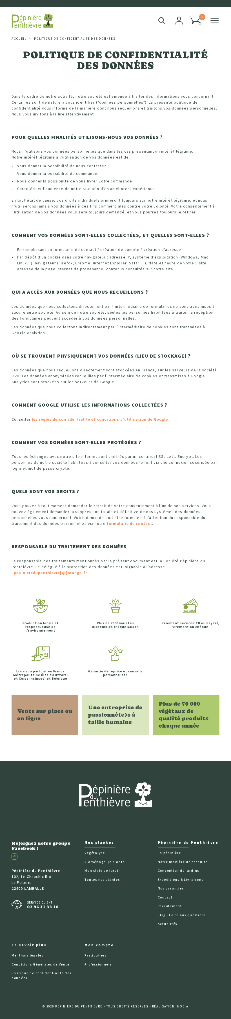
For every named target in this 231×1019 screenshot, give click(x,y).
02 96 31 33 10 (43, 907)
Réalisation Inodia (170, 1006)
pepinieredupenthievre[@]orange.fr (50, 573)
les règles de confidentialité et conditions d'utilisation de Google (100, 419)
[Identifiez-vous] (179, 20)
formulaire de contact (129, 524)
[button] (195, 20)
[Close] (217, 6)
